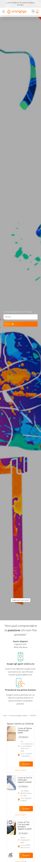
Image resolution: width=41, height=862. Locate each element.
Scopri (26, 764)
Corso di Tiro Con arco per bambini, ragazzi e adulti (25, 825)
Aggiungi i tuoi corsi (20, 600)
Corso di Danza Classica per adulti (25, 730)
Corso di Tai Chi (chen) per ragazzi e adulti (25, 780)
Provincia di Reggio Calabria (18, 715)
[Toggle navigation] (4, 11)
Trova (7, 324)
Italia (5, 715)
